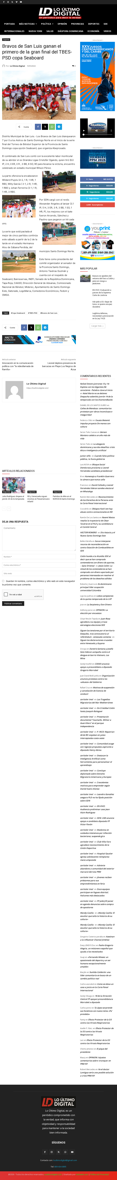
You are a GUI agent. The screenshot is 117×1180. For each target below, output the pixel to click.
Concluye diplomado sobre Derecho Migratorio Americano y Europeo (95, 773)
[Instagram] (8, 2)
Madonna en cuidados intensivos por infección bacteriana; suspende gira (96, 833)
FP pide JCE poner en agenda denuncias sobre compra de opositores (96, 904)
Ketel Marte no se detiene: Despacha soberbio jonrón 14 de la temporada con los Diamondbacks (96, 396)
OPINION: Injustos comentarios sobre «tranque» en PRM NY (95, 1060)
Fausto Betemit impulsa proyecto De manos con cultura (95, 423)
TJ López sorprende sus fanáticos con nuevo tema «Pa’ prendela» (96, 1010)
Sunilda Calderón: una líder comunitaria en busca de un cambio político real (95, 975)
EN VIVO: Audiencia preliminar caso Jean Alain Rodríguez (95, 809)
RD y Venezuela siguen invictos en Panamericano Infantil (38, 499)
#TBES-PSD (32, 313)
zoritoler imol (86, 699)
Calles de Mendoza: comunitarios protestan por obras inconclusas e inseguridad (96, 411)
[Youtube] (21, 2)
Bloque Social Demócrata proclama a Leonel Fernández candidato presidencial (96, 467)
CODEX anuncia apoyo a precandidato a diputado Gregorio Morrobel (96, 667)
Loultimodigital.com (53, 1174)
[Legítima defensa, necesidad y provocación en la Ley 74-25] (85, 315)
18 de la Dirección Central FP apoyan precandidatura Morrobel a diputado (96, 999)
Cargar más (96, 326)
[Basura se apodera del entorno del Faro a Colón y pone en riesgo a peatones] (85, 278)
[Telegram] (59, 127)
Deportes (6, 39)
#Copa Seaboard (18, 313)
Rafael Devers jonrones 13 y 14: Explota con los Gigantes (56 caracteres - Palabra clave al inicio (96, 387)
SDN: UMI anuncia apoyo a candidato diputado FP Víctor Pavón (97, 821)
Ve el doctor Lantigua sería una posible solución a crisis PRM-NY (96, 1072)
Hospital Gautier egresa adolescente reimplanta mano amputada (96, 856)
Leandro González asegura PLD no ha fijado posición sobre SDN (97, 797)
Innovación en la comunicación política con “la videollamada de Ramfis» (18, 366)
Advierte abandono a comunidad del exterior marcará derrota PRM (97, 868)
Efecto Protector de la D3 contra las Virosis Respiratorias (96, 1031)
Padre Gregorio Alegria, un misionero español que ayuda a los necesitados (96, 948)
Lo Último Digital (17, 66)
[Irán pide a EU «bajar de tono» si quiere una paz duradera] (85, 304)
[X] (12, 2)
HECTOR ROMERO (88, 532)
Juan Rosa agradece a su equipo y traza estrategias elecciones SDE (95, 621)
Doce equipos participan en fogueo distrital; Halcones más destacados (95, 892)
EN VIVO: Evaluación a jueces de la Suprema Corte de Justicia (101, 292)
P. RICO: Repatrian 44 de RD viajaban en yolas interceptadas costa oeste (97, 735)
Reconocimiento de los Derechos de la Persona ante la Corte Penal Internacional (96, 500)
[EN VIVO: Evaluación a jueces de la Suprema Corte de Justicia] (85, 292)
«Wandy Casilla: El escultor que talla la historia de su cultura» (97, 916)
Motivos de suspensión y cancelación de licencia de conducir (97, 690)
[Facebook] (4, 2)
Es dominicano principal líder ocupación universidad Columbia (96, 587)
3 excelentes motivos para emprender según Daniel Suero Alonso (95, 785)
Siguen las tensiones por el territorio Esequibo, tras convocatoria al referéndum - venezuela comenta (97, 633)
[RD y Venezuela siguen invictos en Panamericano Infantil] (38, 485)
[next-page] (9, 509)
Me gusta (108, 179)
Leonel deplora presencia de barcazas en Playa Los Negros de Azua (59, 366)
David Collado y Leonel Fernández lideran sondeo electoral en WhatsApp (96, 488)
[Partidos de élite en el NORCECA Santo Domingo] (64, 485)
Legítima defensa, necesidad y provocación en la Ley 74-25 (103, 316)
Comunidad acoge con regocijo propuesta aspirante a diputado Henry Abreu (97, 746)
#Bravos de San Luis (48, 313)
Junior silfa (85, 455)
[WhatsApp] (52, 127)
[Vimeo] (16, 2)
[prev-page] (4, 509)
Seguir (109, 185)
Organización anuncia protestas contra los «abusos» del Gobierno (97, 678)
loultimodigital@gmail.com (65, 1160)
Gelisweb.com (82, 1174)
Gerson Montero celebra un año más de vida (95, 435)
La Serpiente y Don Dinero (99, 604)
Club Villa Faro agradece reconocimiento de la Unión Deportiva (95, 844)
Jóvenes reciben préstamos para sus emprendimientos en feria (96, 880)
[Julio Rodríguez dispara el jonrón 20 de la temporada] (13, 485)
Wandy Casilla (87, 912)
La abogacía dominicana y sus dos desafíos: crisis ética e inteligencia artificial (97, 447)
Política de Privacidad (99, 1174)
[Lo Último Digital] (4, 66)
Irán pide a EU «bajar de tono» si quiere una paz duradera (102, 304)
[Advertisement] (39, 435)
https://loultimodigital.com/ (38, 388)
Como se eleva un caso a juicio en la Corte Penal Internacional (96, 987)
